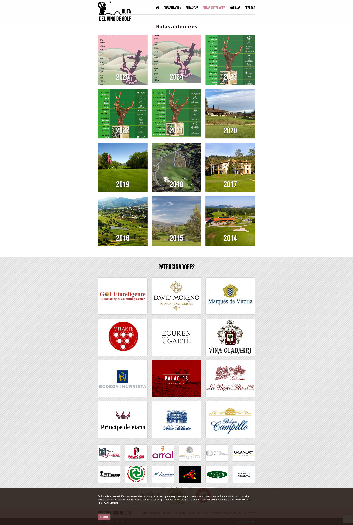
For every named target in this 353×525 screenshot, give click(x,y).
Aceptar (104, 516)
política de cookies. (116, 499)
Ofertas (250, 8)
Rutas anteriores (214, 8)
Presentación (172, 8)
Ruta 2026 (192, 8)
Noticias (235, 8)
